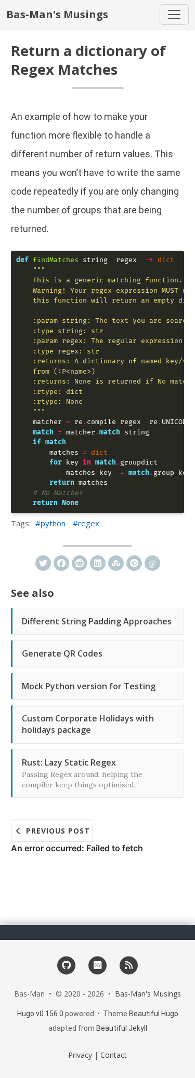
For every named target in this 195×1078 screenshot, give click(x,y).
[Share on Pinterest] (134, 563)
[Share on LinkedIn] (98, 563)
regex (88, 523)
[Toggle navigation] (174, 14)
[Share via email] (152, 563)
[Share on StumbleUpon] (116, 563)
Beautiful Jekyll (121, 1028)
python (53, 523)
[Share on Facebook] (61, 563)
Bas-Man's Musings (57, 14)
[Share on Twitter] (43, 563)
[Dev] (97, 965)
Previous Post (56, 831)
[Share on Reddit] (79, 563)
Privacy (80, 1055)
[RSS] (128, 965)
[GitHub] (66, 965)
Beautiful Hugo (153, 1013)
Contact (113, 1055)
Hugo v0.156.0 (40, 1013)
